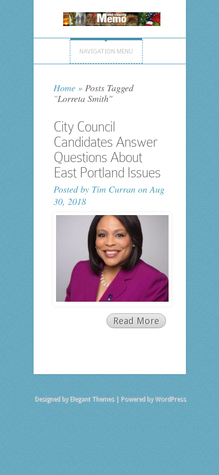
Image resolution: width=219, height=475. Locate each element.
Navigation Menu (106, 51)
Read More (136, 320)
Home (64, 88)
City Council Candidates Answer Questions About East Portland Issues (106, 149)
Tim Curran (113, 189)
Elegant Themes (92, 399)
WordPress (170, 399)
